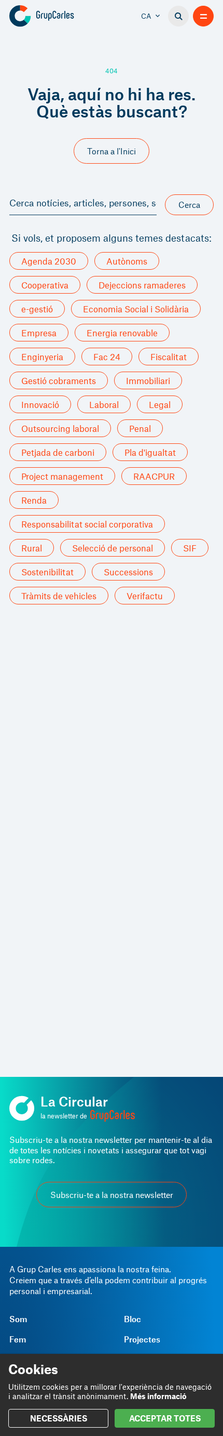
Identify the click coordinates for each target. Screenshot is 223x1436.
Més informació (158, 1396)
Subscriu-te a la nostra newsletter (111, 1195)
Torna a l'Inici (111, 151)
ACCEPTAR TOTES (165, 1418)
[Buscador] (178, 16)
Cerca (189, 204)
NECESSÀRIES (58, 1418)
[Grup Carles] (59, 16)
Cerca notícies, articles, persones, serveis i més (83, 202)
